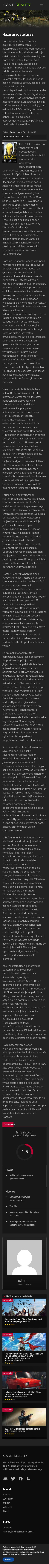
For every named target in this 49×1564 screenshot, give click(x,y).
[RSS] (28, 1479)
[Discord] (5, 1479)
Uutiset (6, 1503)
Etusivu (6, 1494)
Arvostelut (8, 1499)
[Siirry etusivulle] (17, 5)
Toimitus (7, 1527)
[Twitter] (13, 1479)
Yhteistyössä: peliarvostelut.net (18, 1531)
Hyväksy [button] (8, 1559)
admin (22, 1280)
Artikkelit (7, 1507)
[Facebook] (21, 1479)
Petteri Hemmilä (17, 132)
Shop (5, 1511)
